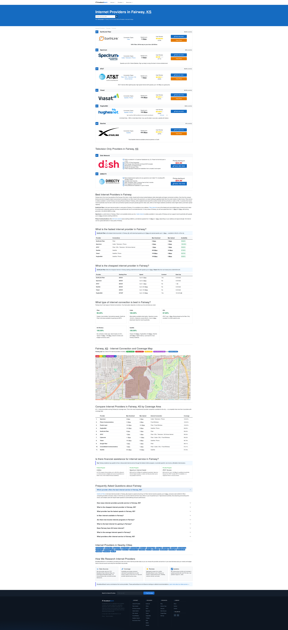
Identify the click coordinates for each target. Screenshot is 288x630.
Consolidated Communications (109, 446)
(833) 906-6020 (179, 36)
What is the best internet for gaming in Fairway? (114, 524)
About (175, 603)
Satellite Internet (136, 618)
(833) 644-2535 (179, 111)
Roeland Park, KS (100, 548)
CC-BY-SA (181, 399)
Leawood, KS (174, 548)
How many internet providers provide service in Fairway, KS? (119, 503)
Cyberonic (103, 437)
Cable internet (140, 214)
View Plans (179, 40)
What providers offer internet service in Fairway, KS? (116, 536)
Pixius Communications (107, 422)
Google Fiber (103, 443)
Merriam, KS (158, 548)
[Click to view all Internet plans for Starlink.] (108, 131)
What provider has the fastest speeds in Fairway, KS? (116, 511)
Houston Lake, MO (181, 549)
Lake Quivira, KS (182, 548)
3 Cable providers (139, 351)
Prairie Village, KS (151, 548)
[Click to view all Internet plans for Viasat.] (108, 97)
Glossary (162, 608)
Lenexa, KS (148, 549)
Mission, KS (143, 548)
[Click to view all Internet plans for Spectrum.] (108, 57)
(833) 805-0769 (179, 95)
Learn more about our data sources (178, 584)
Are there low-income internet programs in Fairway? (115, 520)
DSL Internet (135, 613)
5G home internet (117, 219)
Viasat (98, 253)
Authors (175, 606)
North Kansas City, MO (109, 549)
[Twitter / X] (178, 615)
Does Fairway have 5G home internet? (110, 528)
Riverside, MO (156, 549)
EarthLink (148, 603)
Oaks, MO (113, 551)
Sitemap (162, 615)
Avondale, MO (142, 549)
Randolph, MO (99, 551)
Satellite (126, 98)
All (115, 356)
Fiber (128, 39)
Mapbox (189, 399)
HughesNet (99, 256)
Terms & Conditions (109, 616)
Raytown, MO (118, 549)
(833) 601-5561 (179, 75)
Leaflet (162, 399)
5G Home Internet (130, 78)
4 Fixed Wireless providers (159, 351)
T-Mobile (147, 618)
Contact (175, 608)
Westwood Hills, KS (135, 548)
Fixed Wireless (110, 356)
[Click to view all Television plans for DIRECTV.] (109, 181)
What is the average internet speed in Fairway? (114, 532)
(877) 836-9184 (179, 130)
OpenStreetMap (171, 399)
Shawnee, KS (125, 549)
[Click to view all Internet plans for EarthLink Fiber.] (108, 38)
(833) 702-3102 (179, 184)
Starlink (98, 250)
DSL (126, 77)
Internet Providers (136, 603)
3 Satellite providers (173, 351)
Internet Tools (163, 606)
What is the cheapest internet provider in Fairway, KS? (116, 507)
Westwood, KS (117, 548)
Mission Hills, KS (108, 548)
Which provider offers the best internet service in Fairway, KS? (119, 490)
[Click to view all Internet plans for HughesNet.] (108, 111)
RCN (147, 620)
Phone (134, 58)
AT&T (97, 247)
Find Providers (149, 593)
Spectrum (99, 244)
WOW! (147, 623)
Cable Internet (135, 611)
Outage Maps (163, 613)
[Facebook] (175, 615)
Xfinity (147, 606)
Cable (123, 58)
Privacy (103, 616)
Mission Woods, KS (125, 548)
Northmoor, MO (172, 549)
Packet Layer (103, 425)
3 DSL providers (148, 351)
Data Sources (163, 611)
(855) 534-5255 (179, 55)
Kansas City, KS (99, 549)
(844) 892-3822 (179, 166)
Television (128, 58)
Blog (161, 603)
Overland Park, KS (134, 549)
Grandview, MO (106, 551)
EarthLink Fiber (100, 241)
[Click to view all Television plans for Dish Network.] (109, 164)
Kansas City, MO (166, 548)
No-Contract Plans (136, 620)
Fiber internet (152, 207)
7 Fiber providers (130, 351)
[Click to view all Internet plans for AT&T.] (108, 77)
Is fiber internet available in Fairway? (110, 515)
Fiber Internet (135, 606)
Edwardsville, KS (163, 549)
